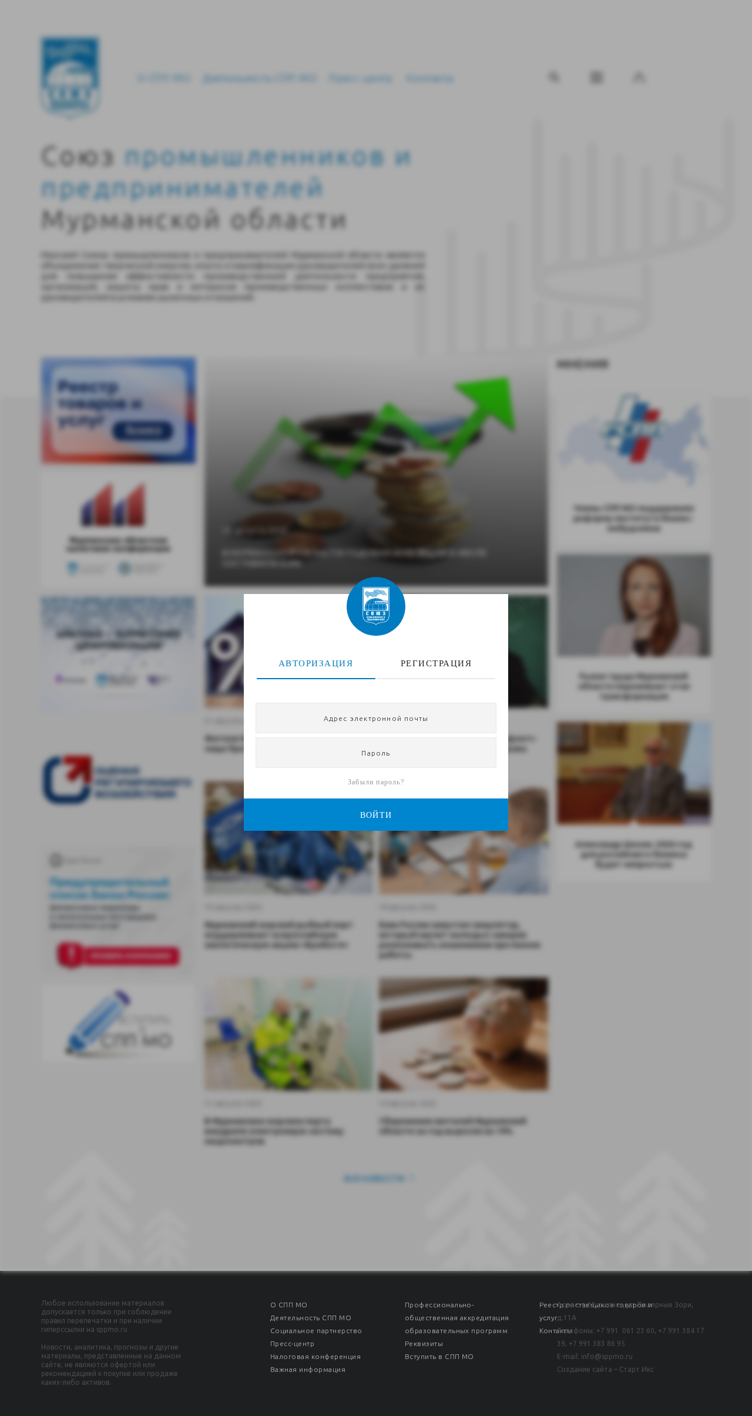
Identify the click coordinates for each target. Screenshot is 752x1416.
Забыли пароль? (376, 782)
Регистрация (436, 663)
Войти (376, 815)
